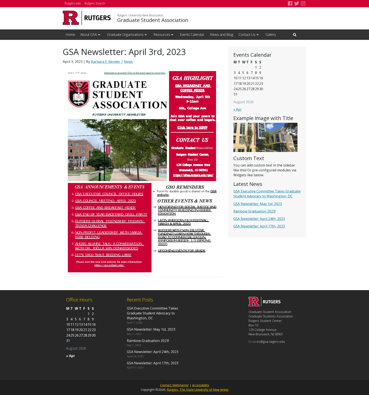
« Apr (237, 109)
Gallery (270, 34)
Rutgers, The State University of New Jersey (197, 390)
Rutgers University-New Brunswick (140, 15)
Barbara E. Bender (106, 61)
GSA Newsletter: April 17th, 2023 (259, 226)
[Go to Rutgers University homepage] (87, 18)
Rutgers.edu (73, 3)
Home (70, 34)
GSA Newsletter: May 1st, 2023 (257, 203)
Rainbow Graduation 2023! (254, 211)
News (128, 61)
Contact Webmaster (174, 385)
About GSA (88, 34)
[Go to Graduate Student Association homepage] (265, 305)
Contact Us (247, 34)
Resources (162, 34)
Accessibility (200, 385)
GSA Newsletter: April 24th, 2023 (259, 218)
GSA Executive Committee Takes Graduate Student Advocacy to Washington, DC (266, 193)
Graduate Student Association (152, 20)
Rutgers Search (95, 3)
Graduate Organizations (125, 34)
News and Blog (221, 34)
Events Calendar (192, 34)
